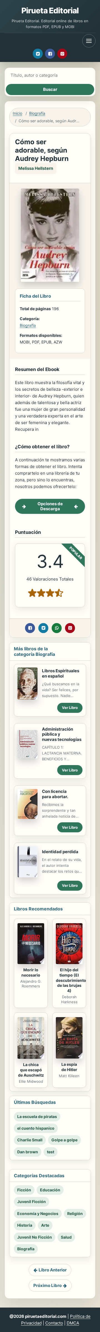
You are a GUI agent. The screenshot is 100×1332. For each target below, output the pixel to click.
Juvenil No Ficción (34, 1237)
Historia (24, 1225)
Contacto (54, 1323)
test (50, 1151)
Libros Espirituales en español (60, 673)
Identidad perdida (60, 851)
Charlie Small (29, 1139)
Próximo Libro (47, 1285)
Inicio (17, 113)
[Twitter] (38, 54)
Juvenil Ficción (31, 1201)
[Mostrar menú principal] (89, 41)
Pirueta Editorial (50, 10)
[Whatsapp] (57, 628)
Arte (45, 1225)
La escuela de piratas (37, 1116)
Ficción (24, 1189)
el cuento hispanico (35, 1128)
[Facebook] (50, 54)
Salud (66, 1237)
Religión (75, 1213)
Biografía (37, 113)
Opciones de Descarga (50, 506)
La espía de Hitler (69, 1067)
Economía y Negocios (37, 1213)
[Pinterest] (62, 54)
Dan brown (27, 1151)
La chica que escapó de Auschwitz (31, 1069)
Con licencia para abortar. (55, 794)
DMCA (73, 1323)
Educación (50, 1189)
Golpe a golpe (64, 1139)
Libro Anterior (53, 1270)
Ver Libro (70, 707)
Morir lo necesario (30, 972)
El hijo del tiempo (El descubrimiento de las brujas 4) (71, 980)
